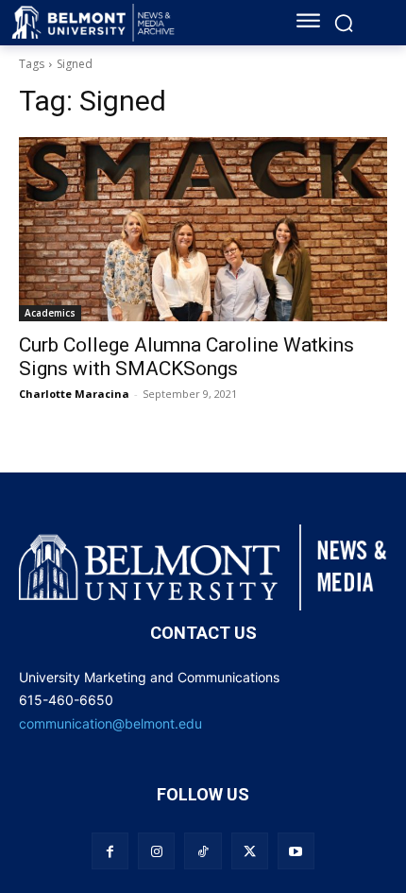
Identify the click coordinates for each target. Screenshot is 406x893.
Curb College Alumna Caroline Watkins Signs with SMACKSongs (186, 357)
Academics (50, 312)
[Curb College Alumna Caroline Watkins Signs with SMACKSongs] (203, 229)
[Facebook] (110, 851)
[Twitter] (249, 851)
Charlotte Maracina (74, 393)
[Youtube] (296, 851)
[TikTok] (202, 851)
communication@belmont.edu (110, 723)
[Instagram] (156, 851)
